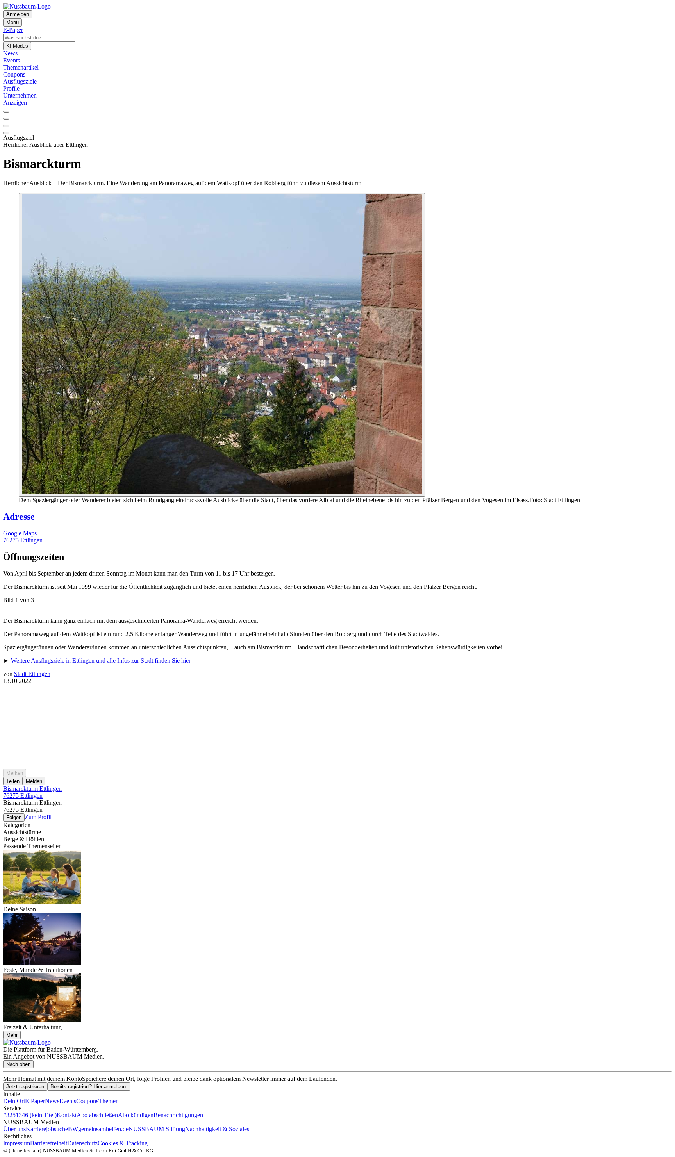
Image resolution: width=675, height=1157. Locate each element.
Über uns (14, 1129)
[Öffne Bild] (222, 345)
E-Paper (35, 1101)
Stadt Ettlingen (32, 673)
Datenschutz (82, 1143)
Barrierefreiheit (48, 1143)
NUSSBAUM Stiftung (157, 1129)
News (52, 1101)
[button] (337, 557)
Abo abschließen (97, 1115)
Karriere (36, 1129)
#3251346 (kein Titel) (30, 1115)
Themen (108, 1101)
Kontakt (67, 1115)
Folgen (13, 817)
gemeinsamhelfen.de (103, 1129)
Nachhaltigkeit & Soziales (217, 1129)
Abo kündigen (136, 1115)
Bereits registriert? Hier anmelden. (88, 1086)
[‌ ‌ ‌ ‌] (337, 699)
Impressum (16, 1143)
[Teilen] (6, 119)
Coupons (87, 1101)
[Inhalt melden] (6, 133)
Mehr (12, 1035)
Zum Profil (38, 817)
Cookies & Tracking (123, 1143)
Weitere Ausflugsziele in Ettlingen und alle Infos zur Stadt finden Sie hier (101, 660)
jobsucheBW (62, 1129)
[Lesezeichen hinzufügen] (6, 126)
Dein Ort (14, 1101)
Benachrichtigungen (178, 1115)
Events (67, 1101)
